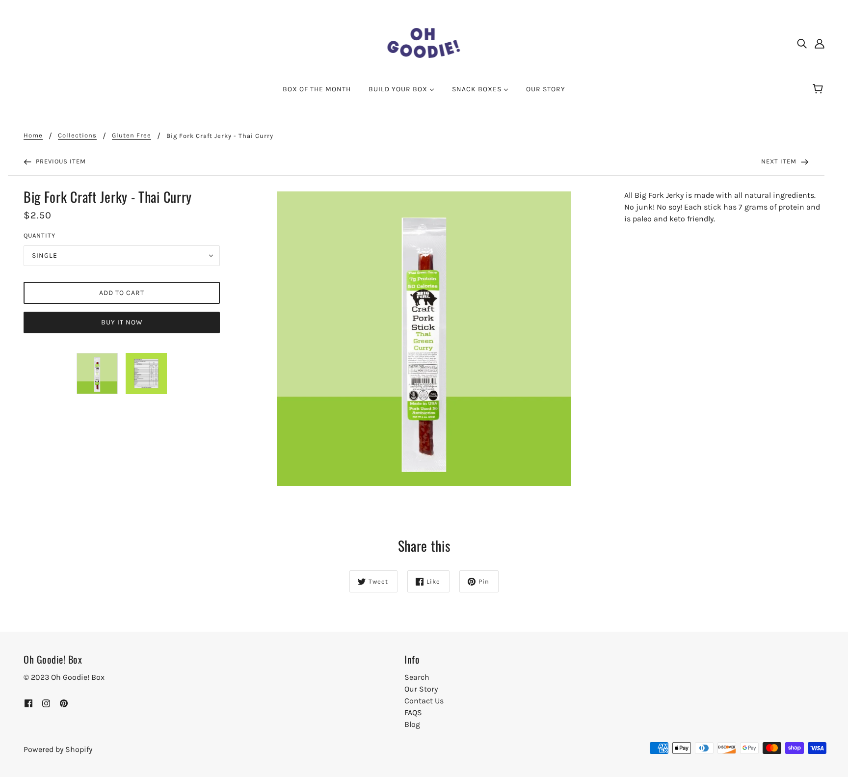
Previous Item (60, 161)
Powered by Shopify (58, 749)
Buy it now (122, 322)
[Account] (819, 43)
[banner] (424, 42)
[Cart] (819, 89)
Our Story (421, 689)
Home (33, 135)
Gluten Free (131, 135)
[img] (802, 43)
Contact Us (424, 700)
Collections (77, 135)
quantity (39, 235)
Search (416, 677)
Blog (412, 724)
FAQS (413, 712)
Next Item (779, 161)
